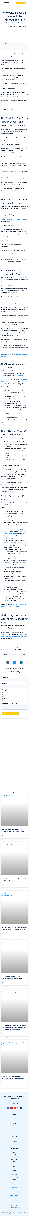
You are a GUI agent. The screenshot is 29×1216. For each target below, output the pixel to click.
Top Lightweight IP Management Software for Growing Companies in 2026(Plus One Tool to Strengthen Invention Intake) (14, 1027)
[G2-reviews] (18, 1108)
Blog (24, 22)
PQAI (21, 582)
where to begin (12, 527)
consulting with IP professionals (19, 518)
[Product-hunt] (14, 1108)
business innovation (13, 462)
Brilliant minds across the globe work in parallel (14, 219)
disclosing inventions (11, 533)
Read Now (4, 835)
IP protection (19, 375)
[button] (26, 2)
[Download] (21, 1108)
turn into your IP (12, 190)
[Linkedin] (8, 1108)
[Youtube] (11, 1108)
